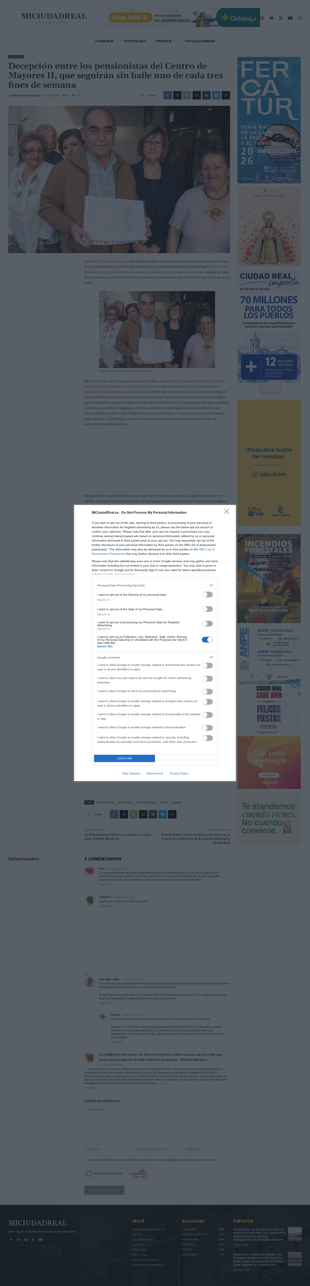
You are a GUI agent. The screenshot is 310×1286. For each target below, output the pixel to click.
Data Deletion (131, 773)
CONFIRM (124, 758)
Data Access (155, 773)
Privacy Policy (179, 773)
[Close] (228, 513)
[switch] (207, 594)
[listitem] (155, 585)
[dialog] (155, 643)
